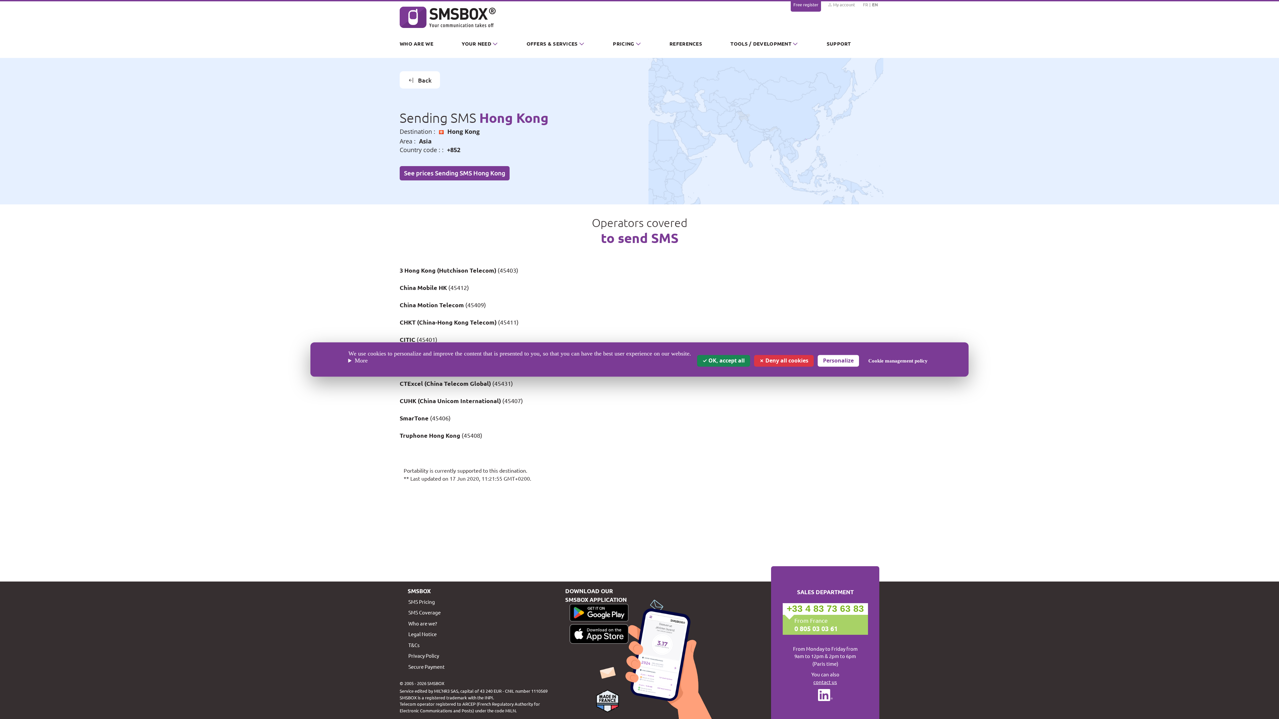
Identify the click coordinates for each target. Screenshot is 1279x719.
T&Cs (414, 645)
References (685, 43)
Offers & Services (552, 43)
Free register (805, 4)
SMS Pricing (421, 602)
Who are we (416, 43)
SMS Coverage (424, 612)
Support (839, 43)
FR (865, 4)
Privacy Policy (423, 655)
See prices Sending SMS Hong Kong (454, 173)
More (361, 360)
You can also (825, 678)
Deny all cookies (786, 360)
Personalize (838, 360)
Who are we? (422, 623)
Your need (476, 43)
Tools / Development (760, 43)
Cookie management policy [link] (898, 360)
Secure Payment (426, 666)
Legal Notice (422, 634)
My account (843, 4)
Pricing (623, 43)
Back (425, 80)
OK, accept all (726, 360)
